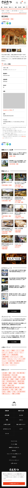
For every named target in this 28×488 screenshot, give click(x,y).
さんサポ (21, 415)
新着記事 (7, 410)
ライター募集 (14, 444)
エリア (21, 429)
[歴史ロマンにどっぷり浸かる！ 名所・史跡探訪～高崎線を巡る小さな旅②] (14, 155)
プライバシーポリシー (14, 460)
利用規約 (14, 457)
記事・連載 (7, 415)
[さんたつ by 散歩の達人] (7, 3)
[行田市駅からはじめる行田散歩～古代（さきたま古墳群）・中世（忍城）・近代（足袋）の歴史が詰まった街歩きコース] (14, 163)
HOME (3, 10)
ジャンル (7, 433)
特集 (7, 419)
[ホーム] (1, 7)
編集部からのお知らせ (14, 447)
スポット (21, 419)
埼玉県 (7, 10)
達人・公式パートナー (21, 424)
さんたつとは (14, 441)
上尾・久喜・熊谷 (14, 10)
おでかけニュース (7, 429)
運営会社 (14, 450)
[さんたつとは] (14, 259)
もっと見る (14, 341)
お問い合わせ (14, 463)
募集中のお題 (21, 410)
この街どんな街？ (7, 424)
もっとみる (14, 311)
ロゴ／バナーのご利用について (14, 453)
